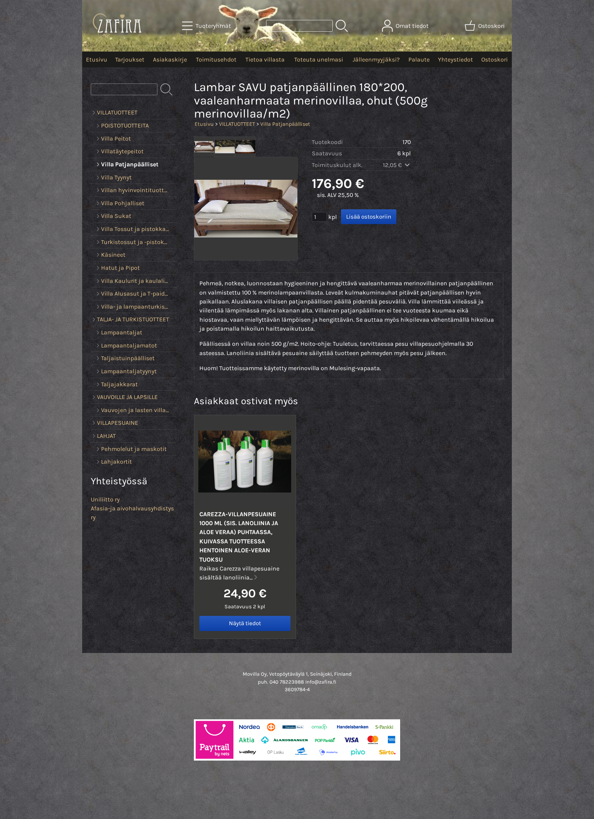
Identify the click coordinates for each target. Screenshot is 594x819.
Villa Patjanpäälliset (285, 124)
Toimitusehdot (216, 59)
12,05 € (393, 165)
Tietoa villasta (265, 59)
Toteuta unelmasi (318, 59)
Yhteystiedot (455, 59)
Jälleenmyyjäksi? (376, 59)
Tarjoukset (129, 59)
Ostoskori (494, 59)
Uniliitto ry (105, 499)
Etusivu (96, 59)
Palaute (419, 59)
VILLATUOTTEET (237, 124)
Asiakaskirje (170, 59)
